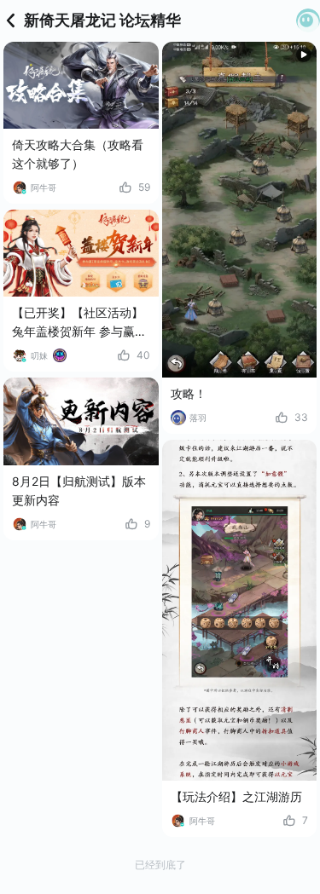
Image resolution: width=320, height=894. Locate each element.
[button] (308, 20)
